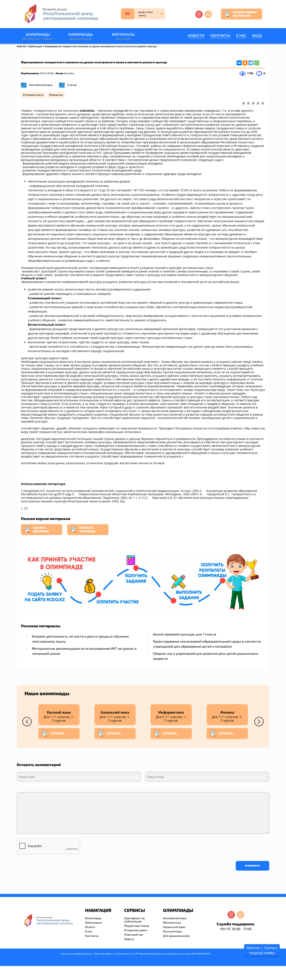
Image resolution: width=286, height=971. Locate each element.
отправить (252, 865)
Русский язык (172, 931)
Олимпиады (38, 36)
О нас (241, 35)
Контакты (220, 35)
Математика (172, 922)
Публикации (35, 46)
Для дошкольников (176, 935)
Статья (72, 85)
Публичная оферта (103, 953)
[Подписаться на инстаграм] (199, 14)
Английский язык (41, 85)
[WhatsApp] (256, 62)
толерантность (34, 94)
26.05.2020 (47, 73)
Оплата (90, 927)
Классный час (133, 934)
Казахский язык (174, 927)
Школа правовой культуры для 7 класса (184, 634)
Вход (257, 35)
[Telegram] (250, 62)
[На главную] (61, 13)
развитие (57, 94)
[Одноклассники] (244, 62)
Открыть (57, 733)
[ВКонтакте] (239, 62)
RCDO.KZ (21, 46)
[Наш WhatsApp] (208, 14)
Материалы (123, 36)
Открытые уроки (135, 930)
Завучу (129, 939)
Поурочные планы (136, 925)
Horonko (69, 73)
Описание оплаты (124, 953)
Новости (196, 35)
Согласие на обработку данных (76, 953)
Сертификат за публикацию (134, 919)
